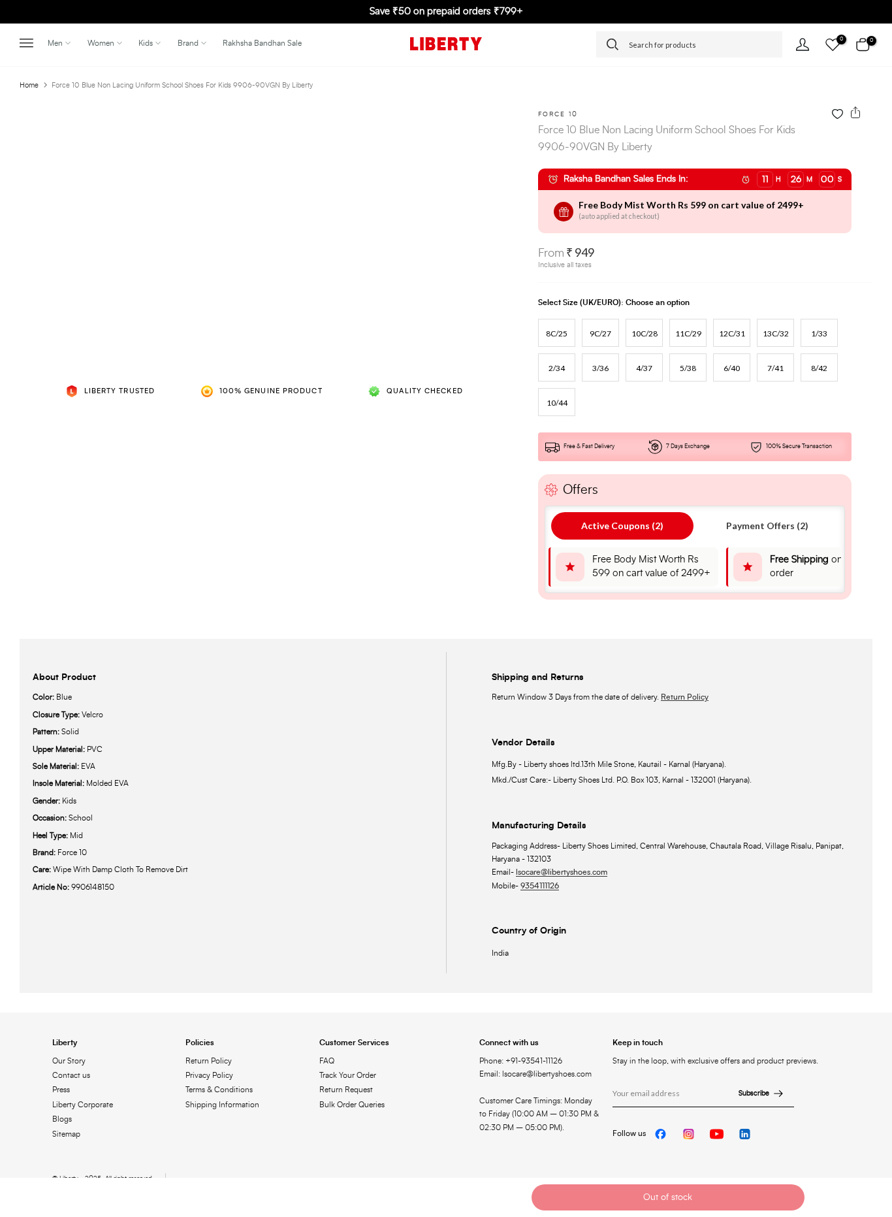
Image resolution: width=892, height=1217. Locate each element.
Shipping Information (222, 1105)
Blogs (62, 1119)
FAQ (326, 1061)
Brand (188, 43)
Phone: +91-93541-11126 (520, 1061)
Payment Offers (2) (767, 525)
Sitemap (66, 1134)
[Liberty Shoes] (446, 44)
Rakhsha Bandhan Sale (262, 43)
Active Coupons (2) (622, 525)
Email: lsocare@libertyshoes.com (535, 1074)
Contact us (71, 1075)
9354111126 (539, 886)
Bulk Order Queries (352, 1105)
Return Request (346, 1090)
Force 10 (558, 114)
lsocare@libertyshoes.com (561, 872)
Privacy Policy (209, 1075)
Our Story (69, 1061)
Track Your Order (347, 1075)
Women (101, 43)
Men (55, 43)
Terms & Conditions (219, 1090)
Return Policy (685, 697)
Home (29, 85)
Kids (145, 43)
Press (61, 1090)
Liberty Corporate (82, 1105)
